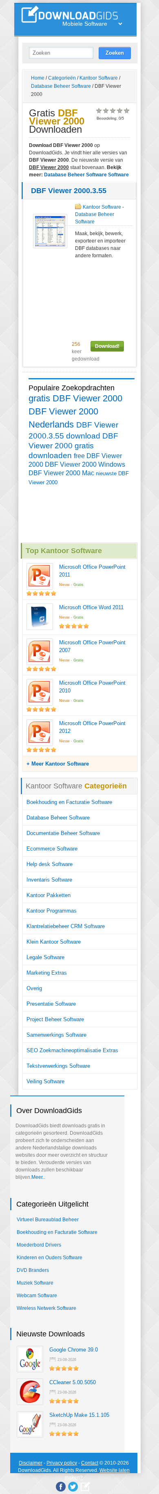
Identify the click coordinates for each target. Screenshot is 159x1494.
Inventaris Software (49, 880)
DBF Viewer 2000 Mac (61, 473)
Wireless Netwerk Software (46, 1308)
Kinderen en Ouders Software (49, 1257)
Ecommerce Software (51, 849)
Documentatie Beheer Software (63, 833)
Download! (107, 346)
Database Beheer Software (61, 86)
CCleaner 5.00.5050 (72, 1382)
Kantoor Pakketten (48, 895)
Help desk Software (49, 864)
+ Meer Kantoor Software (57, 764)
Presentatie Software (51, 1004)
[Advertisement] (79, 300)
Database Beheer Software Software (86, 175)
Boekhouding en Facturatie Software (69, 802)
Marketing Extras (46, 973)
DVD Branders (33, 1270)
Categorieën (62, 78)
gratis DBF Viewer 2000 (75, 398)
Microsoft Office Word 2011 (91, 607)
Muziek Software (35, 1283)
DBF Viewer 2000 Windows (85, 464)
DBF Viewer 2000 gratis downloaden (73, 446)
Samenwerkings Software (56, 1035)
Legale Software (45, 957)
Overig (34, 988)
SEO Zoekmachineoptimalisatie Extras (72, 1050)
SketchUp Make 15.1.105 (79, 1415)
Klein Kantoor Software (53, 942)
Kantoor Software (99, 78)
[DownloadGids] (85, 1486)
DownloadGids (34, 1470)
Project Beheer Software (55, 1019)
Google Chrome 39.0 (73, 1350)
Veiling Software (45, 1081)
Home (37, 78)
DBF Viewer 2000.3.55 (68, 191)
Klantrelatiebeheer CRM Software (65, 926)
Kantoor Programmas (51, 911)
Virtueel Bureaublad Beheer (48, 1219)
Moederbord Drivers (39, 1245)
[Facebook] (61, 1487)
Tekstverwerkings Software (58, 1066)
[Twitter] (73, 1487)
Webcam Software (37, 1295)
